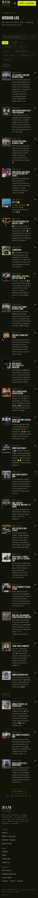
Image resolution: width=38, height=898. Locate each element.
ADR (22, 47)
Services (4, 832)
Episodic (16, 42)
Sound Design (22, 51)
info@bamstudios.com (9, 874)
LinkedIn (12, 881)
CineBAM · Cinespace (9, 840)
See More (19, 791)
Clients (4, 855)
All (5, 42)
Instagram (5, 881)
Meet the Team (7, 843)
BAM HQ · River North (9, 836)
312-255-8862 (6, 877)
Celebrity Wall (6, 859)
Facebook (20, 881)
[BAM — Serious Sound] (6, 3)
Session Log (6, 862)
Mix (7, 51)
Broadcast (26, 55)
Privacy (5, 895)
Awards (8, 60)
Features (9, 47)
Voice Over (10, 55)
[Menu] (15, 3)
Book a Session (27, 3)
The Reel (5, 851)
